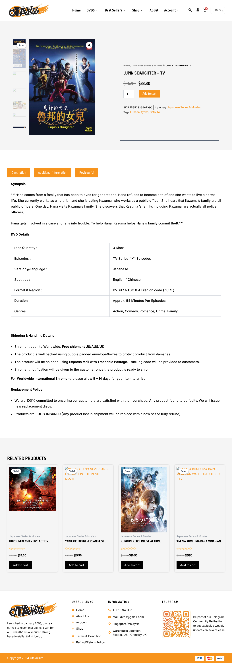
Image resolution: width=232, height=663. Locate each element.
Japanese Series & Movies (147, 65)
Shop (136, 10)
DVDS (91, 10)
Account (170, 10)
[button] (190, 10)
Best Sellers (113, 10)
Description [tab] (18, 173)
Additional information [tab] (52, 173)
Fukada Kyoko (139, 112)
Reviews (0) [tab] (86, 173)
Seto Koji (155, 112)
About (154, 10)
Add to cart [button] (20, 565)
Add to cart (149, 94)
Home (76, 10)
